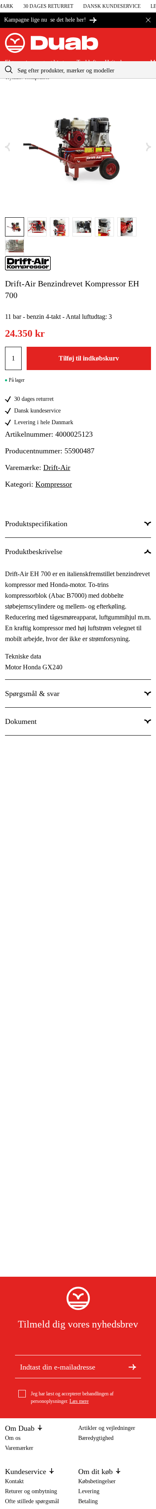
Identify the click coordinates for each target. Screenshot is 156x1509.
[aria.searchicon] (8, 69)
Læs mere (79, 1401)
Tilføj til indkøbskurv (89, 358)
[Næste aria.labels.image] (148, 147)
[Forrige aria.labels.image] (7, 147)
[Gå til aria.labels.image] (14, 226)
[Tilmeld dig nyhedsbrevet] (132, 1366)
